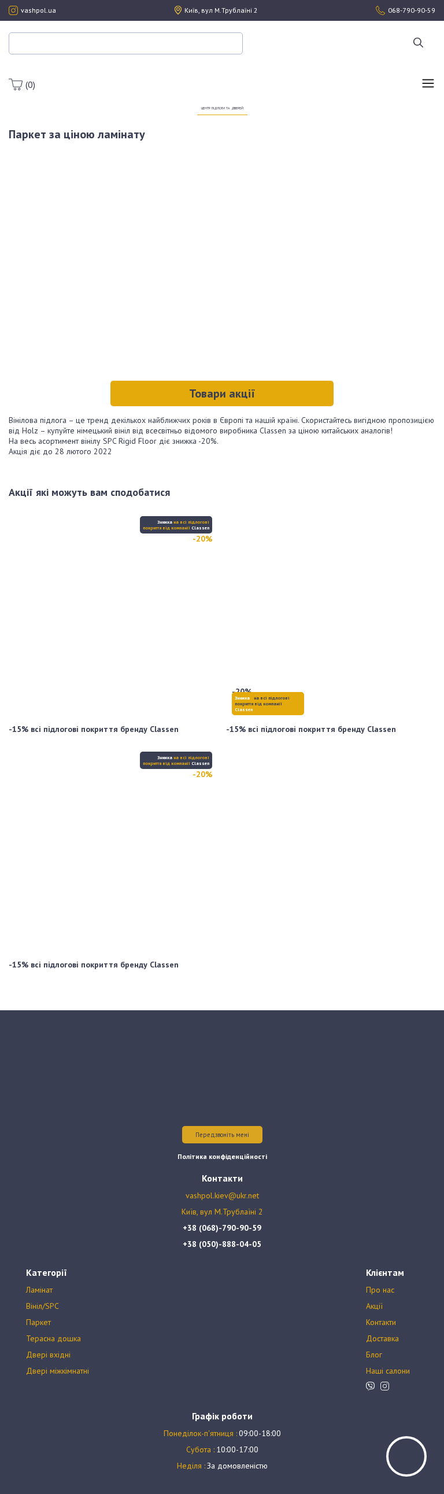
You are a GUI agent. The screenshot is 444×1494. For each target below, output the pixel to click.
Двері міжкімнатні (57, 1371)
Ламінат (39, 1290)
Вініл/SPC (42, 1306)
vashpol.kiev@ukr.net (222, 1195)
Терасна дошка (53, 1338)
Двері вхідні (48, 1354)
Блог (374, 1354)
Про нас (380, 1290)
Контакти (381, 1322)
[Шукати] (418, 43)
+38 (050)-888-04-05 (222, 1244)
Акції (374, 1306)
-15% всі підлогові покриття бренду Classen (94, 729)
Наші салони (388, 1371)
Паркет (38, 1322)
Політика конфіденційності (222, 1156)
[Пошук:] (126, 42)
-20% (202, 538)
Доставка (382, 1338)
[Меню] (428, 85)
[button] (222, 393)
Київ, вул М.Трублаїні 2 (222, 1211)
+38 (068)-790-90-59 (222, 1228)
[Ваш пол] (222, 78)
